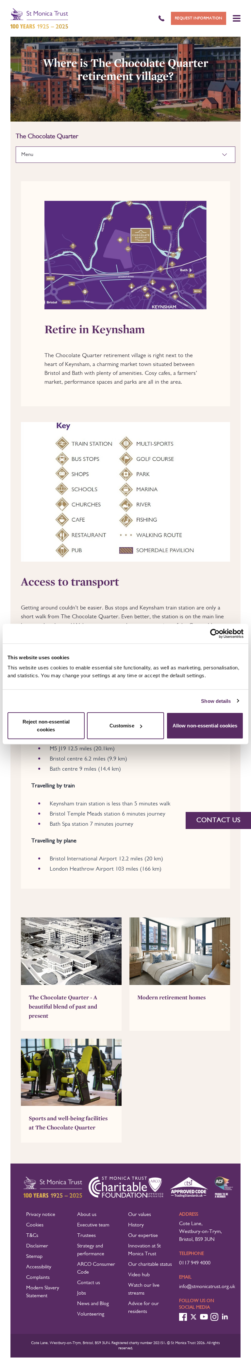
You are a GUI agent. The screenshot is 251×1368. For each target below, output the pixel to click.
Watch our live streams (143, 1289)
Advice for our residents (143, 1307)
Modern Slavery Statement (42, 1292)
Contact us (88, 1282)
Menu (27, 154)
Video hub (139, 1275)
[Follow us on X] (193, 1317)
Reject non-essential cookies (46, 725)
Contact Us (218, 820)
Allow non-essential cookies (205, 725)
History (136, 1225)
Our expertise (143, 1235)
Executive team (93, 1225)
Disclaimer (37, 1246)
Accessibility (38, 1267)
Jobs (81, 1293)
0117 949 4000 (194, 1263)
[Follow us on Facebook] (183, 1317)
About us (86, 1214)
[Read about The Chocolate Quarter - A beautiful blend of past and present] (71, 951)
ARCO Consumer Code (96, 1268)
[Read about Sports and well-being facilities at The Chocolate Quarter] (71, 1072)
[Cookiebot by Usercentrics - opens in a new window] (214, 633)
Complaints (38, 1277)
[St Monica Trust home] (39, 18)
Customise (121, 725)
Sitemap (34, 1256)
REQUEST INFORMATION (198, 18)
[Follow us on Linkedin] (225, 1317)
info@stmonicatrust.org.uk (207, 1286)
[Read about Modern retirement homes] (179, 951)
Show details (216, 700)
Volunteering (90, 1314)
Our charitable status (150, 1264)
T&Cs (32, 1235)
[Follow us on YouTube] (204, 1317)
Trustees (86, 1235)
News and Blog (93, 1303)
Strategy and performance (90, 1250)
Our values (139, 1214)
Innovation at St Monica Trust (144, 1250)
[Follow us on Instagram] (214, 1317)
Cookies (34, 1225)
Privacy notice (40, 1214)
